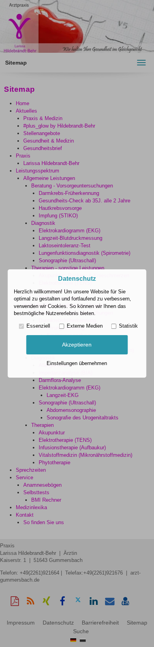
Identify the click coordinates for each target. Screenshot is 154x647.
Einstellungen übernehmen (77, 363)
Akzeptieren (77, 344)
